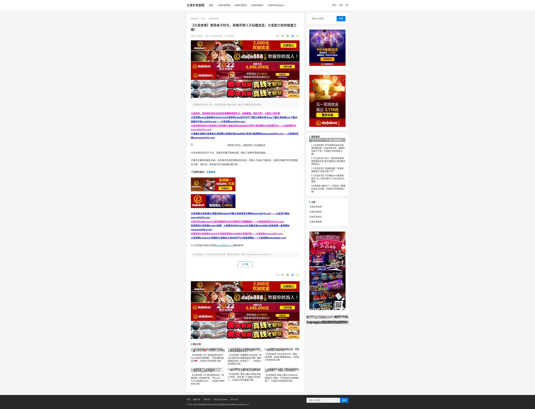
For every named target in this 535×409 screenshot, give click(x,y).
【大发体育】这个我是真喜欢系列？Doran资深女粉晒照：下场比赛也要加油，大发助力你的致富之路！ (207, 358)
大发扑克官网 (195, 5)
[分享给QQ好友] (293, 36)
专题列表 (206, 399)
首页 (211, 5)
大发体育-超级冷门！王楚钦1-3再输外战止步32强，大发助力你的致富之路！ (328, 189)
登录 (334, 5)
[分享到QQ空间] (298, 36)
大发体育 (210, 172)
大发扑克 (199, 36)
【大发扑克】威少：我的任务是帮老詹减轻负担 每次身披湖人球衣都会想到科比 (328, 161)
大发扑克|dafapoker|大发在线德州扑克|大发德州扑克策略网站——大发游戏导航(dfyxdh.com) (237, 221)
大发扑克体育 (213, 19)
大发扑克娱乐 (257, 5)
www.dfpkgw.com (224, 245)
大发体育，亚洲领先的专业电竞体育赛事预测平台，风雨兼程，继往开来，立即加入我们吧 (235, 113)
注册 (341, 5)
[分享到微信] (288, 36)
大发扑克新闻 (223, 5)
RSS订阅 (234, 399)
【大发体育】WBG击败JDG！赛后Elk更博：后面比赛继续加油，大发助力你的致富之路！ (282, 357)
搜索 (341, 18)
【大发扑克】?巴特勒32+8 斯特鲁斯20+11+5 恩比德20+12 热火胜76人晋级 (328, 178)
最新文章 (196, 399)
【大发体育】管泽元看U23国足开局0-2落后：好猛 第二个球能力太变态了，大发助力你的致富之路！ (244, 377)
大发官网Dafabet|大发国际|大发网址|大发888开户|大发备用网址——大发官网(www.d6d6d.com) (238, 238)
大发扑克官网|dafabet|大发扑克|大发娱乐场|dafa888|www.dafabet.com (221, 404)
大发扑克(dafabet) (276, 5)
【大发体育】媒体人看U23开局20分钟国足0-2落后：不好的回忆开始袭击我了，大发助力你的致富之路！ (282, 378)
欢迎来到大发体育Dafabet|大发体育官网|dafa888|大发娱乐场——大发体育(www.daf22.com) (237, 234)
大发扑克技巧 (240, 5)
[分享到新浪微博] (282, 36)
